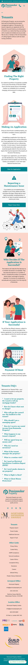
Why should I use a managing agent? (10, 421)
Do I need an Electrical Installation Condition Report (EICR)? (13, 463)
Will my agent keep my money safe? (12, 441)
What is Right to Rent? (13, 475)
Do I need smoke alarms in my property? (13, 470)
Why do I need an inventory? (10, 447)
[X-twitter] (20, 508)
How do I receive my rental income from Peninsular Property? (13, 428)
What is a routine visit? (13, 457)
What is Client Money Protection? (11, 480)
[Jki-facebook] (8, 508)
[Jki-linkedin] (16, 508)
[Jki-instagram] (12, 508)
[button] (24, 6)
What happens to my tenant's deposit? (11, 435)
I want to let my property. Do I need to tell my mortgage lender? (13, 401)
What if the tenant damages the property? (11, 452)
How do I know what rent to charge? (13, 407)
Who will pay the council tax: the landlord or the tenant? (13, 414)
